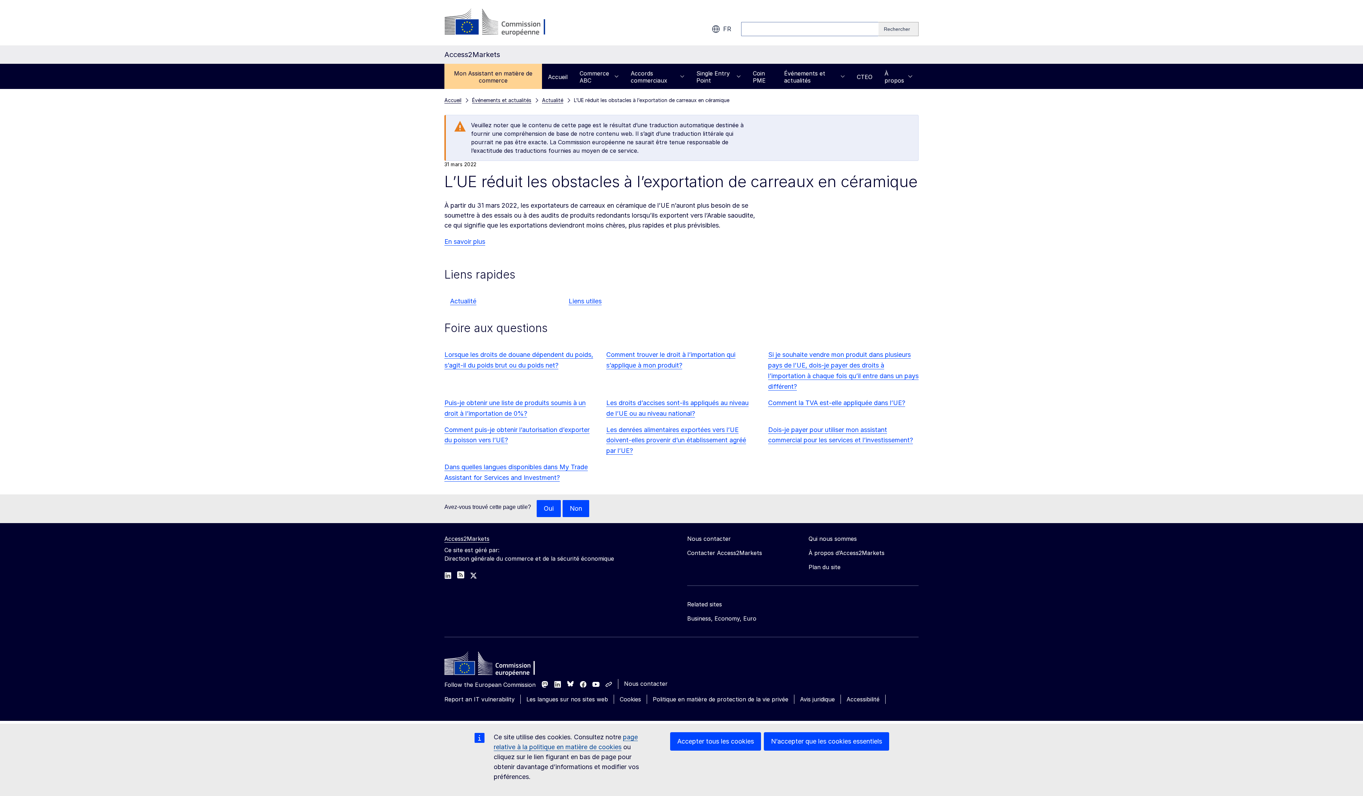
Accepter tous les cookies (715, 741)
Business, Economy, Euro (721, 618)
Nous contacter (646, 683)
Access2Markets (466, 538)
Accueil (558, 76)
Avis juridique (817, 699)
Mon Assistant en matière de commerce (493, 77)
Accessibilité (863, 699)
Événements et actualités (804, 77)
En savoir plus (464, 241)
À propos (894, 77)
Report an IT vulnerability (479, 699)
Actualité (463, 301)
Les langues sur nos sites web (567, 699)
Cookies (630, 699)
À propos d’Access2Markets (847, 552)
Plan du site (825, 567)
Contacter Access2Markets (724, 552)
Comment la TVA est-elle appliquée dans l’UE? (836, 403)
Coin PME (759, 77)
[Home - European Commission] (495, 665)
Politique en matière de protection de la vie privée (720, 699)
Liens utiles (585, 301)
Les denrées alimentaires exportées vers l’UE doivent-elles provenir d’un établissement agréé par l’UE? (676, 440)
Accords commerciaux (649, 77)
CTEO (864, 76)
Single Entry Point (713, 77)
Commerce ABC (594, 77)
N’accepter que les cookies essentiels (826, 741)
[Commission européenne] (501, 23)
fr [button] (727, 29)
